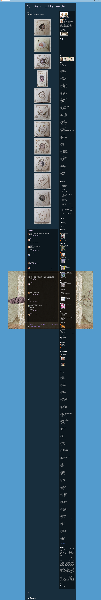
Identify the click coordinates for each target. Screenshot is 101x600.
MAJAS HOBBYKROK (64, 282)
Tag (61, 160)
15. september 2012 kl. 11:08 (34, 242)
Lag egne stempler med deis (65, 456)
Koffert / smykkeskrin (64, 438)
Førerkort (62, 99)
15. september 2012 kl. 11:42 (34, 250)
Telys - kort (62, 522)
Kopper (62, 128)
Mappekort (62, 465)
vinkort (62, 173)
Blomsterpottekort (63, 385)
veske (62, 171)
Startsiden (42, 324)
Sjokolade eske (63, 150)
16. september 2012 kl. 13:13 (34, 310)
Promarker (62, 488)
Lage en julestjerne (64, 457)
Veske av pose (63, 531)
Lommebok (62, 459)
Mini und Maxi (63, 252)
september (64, 189)
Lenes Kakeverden (64, 324)
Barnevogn (62, 377)
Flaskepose (63, 415)
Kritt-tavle (62, 131)
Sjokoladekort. (64, 199)
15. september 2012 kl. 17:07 (34, 279)
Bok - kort (62, 387)
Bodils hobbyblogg (64, 245)
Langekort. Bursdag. (67, 572)
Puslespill (62, 142)
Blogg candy (63, 73)
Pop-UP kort (63, 480)
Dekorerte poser (63, 93)
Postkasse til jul (63, 486)
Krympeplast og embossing (65, 449)
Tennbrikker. (63, 166)
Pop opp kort (63, 478)
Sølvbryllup (62, 158)
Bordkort (62, 79)
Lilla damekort (67, 259)
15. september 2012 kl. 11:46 (34, 258)
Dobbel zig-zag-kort (64, 406)
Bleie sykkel (63, 378)
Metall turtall (63, 471)
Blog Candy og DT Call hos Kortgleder (67, 210)
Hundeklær (62, 107)
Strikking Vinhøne (63, 579)
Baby (71, 548)
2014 (62, 181)
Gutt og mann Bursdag (64, 106)
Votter (62, 174)
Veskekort (62, 533)
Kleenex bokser (63, 122)
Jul (61, 109)
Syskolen (62, 292)
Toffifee (62, 168)
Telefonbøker (63, 164)
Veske (62, 529)
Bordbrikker (63, 78)
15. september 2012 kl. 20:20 (34, 288)
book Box (62, 391)
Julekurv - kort (63, 430)
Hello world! (63, 314)
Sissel (31, 232)
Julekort (63, 190)
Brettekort (62, 397)
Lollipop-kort (63, 136)
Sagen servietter (63, 146)
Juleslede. (62, 120)
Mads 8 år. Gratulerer (65, 201)
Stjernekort (62, 511)
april (63, 221)
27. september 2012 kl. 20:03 (34, 318)
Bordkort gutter (63, 392)
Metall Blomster (63, 470)
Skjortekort (62, 503)
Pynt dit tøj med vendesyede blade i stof (67, 290)
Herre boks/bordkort (64, 423)
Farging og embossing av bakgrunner (66, 413)
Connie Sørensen (62, 543)
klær (61, 123)
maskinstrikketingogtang (65, 367)
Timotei (62, 303)
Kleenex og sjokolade (65, 191)
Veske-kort (62, 532)
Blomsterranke (63, 386)
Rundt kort (62, 492)
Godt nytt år (62, 562)
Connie (31, 291)
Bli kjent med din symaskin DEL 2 (66, 293)
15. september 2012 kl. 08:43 (34, 235)
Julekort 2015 (63, 117)
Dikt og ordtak (63, 405)
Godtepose (62, 422)
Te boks (62, 516)
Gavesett (62, 101)
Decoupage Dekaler (64, 91)
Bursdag (31, 228)
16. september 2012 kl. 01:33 (34, 301)
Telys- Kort (62, 165)
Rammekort (63, 489)
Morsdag (62, 138)
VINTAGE (62, 344)
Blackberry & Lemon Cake (65, 321)
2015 (62, 180)
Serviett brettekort (64, 493)
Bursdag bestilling (63, 88)
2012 (62, 184)
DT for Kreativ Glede (64, 94)
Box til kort (62, 393)
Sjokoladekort (63, 500)
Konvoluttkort (63, 442)
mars (63, 222)
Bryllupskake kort (63, 401)
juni (62, 218)
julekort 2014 (63, 116)
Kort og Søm (32, 253)
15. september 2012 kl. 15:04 (34, 272)
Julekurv (62, 429)
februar (63, 223)
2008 (62, 230)
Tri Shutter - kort (63, 525)
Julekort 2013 (63, 115)
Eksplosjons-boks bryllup (65, 409)
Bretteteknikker (63, 400)
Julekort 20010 (63, 110)
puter (62, 143)
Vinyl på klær (63, 536)
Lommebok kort (63, 137)
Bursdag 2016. (63, 87)
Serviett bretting (63, 494)
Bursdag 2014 (63, 85)
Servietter (62, 149)
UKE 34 (66, 246)
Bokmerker (62, 76)
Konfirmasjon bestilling (65, 209)
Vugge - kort (63, 537)
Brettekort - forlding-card (64, 398)
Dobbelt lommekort (64, 408)
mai (62, 219)
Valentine (61, 582)
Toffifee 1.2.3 (63, 523)
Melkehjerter (63, 467)
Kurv (61, 451)
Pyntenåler (62, 144)
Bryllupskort (62, 553)
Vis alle (73, 278)
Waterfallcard (63, 538)
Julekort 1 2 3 (63, 428)
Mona (31, 245)
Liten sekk (62, 458)
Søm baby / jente (63, 514)
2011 (62, 226)
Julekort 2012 (63, 114)
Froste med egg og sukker (65, 419)
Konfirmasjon (63, 124)
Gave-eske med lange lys (65, 420)
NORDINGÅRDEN (64, 347)
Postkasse (62, 485)
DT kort (62, 95)
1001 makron (63, 330)
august (63, 215)
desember (63, 185)
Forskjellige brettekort (64, 416)
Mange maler (63, 463)
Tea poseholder (63, 517)
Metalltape (62, 473)
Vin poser (62, 172)
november (63, 186)
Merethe (31, 238)
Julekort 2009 (63, 113)
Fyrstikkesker (63, 98)
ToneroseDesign (64, 316)
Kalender (62, 121)
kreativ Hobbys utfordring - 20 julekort (66, 130)
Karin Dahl (31, 266)
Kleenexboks (63, 437)
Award (62, 66)
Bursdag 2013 (63, 84)
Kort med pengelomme (64, 445)
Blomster (62, 384)
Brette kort (62, 394)
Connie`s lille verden (47, 6)
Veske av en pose (64, 530)
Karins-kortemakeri (64, 265)
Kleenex (62, 436)
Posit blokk (62, 482)
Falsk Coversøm (63, 412)
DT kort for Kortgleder (65, 193)
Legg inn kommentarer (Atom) (35, 326)
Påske (62, 145)
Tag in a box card (63, 515)
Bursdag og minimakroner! (65, 331)
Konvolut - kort (63, 441)
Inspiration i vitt (63, 342)
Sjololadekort (63, 502)
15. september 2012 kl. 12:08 (34, 263)
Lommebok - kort (63, 460)
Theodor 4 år (64, 204)
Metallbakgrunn (63, 472)
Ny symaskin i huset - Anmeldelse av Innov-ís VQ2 (68, 298)
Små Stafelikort (63, 508)
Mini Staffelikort (63, 474)
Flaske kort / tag (63, 414)
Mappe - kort (63, 464)
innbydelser (63, 108)
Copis (62, 402)
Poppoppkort (63, 481)
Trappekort (62, 524)
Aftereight (62, 372)
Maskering (62, 466)
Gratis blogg (62, 41)
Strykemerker (63, 157)
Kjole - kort (62, 434)
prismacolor (63, 487)
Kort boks (62, 443)
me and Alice (63, 337)
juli (62, 217)
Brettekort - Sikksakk (64, 399)
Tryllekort (62, 526)
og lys (62, 139)
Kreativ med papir (64, 240)
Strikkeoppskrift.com (64, 354)
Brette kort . (63, 80)
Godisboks (62, 421)
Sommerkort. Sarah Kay (64, 152)
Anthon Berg (63, 65)
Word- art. (62, 539)
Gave (62, 100)
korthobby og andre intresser (66, 272)
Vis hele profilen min (63, 30)
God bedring (63, 102)
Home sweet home (33, 304)
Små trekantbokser (64, 509)
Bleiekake (62, 72)
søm (61, 159)
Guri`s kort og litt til (64, 258)
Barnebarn (62, 71)
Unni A (31, 275)
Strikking (71, 578)
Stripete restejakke (68, 283)
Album (62, 64)
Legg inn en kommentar (32, 320)
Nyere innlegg (30, 324)
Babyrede (62, 70)
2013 (62, 182)
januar (63, 225)
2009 (62, 229)
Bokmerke (62, 390)
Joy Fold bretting (63, 427)
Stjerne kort (63, 510)
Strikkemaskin (63, 153)
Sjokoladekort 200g (64, 501)
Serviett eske (63, 496)
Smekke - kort (63, 507)
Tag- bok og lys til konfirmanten (66, 203)
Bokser (62, 77)
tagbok (62, 161)
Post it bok (62, 574)
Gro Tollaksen (32, 261)
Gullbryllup (62, 105)
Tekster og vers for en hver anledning (66, 518)
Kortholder (62, 129)
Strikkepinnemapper (68, 304)
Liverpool (62, 135)
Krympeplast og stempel (64, 450)
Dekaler (62, 92)
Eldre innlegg (55, 324)
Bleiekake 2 (63, 383)
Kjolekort (62, 435)
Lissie (31, 313)
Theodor (62, 167)
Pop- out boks (63, 479)
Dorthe (31, 282)
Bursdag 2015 (63, 86)
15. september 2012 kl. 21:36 (34, 294)
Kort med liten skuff (64, 444)
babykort (62, 69)
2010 (62, 228)
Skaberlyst (63, 289)
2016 (62, 178)
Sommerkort (63, 151)
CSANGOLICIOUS (64, 313)
